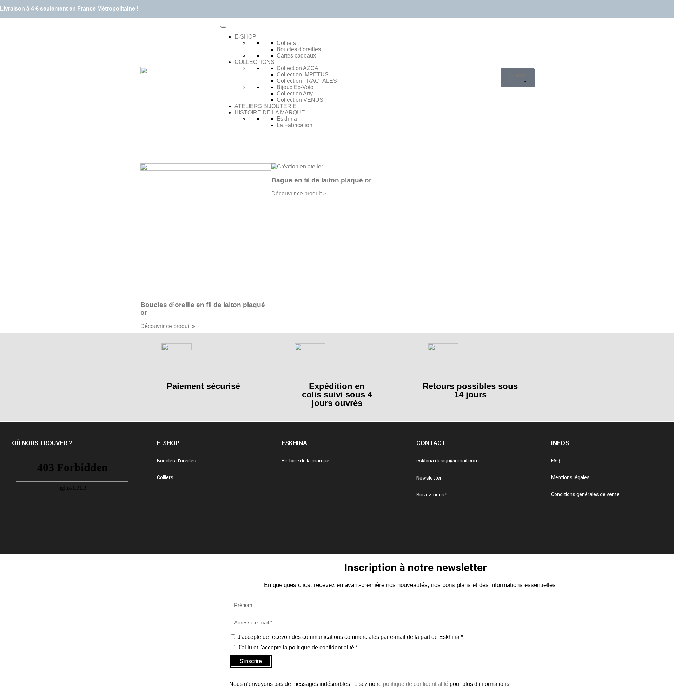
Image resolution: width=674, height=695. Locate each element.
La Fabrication (294, 125)
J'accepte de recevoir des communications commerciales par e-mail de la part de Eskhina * (350, 637)
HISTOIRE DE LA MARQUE (269, 112)
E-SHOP (245, 37)
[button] (42, 443)
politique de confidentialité (415, 684)
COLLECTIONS (254, 62)
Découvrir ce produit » (167, 326)
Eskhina (287, 119)
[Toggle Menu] (223, 27)
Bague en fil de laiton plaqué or (321, 180)
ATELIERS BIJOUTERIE (265, 106)
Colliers (286, 43)
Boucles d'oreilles (299, 49)
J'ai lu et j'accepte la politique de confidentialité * (298, 647)
